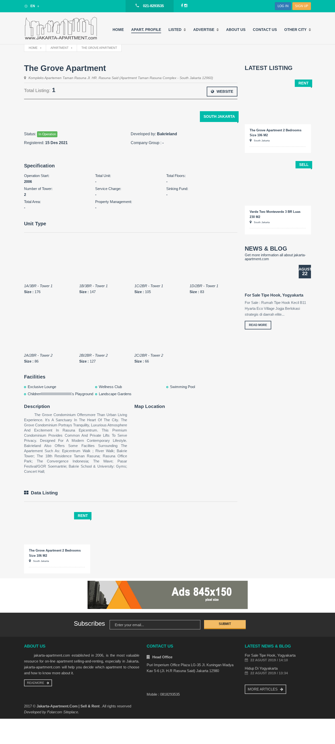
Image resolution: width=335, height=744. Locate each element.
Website (225, 91)
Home (118, 29)
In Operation (47, 134)
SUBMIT (225, 624)
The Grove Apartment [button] (99, 48)
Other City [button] (296, 29)
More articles (263, 689)
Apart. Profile (146, 29)
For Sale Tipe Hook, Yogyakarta (274, 295)
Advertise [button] (204, 29)
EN (32, 6)
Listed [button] (175, 29)
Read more (258, 325)
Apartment (59, 48)
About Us (235, 29)
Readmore (35, 683)
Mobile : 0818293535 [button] (163, 694)
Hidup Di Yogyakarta (261, 668)
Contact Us (265, 29)
